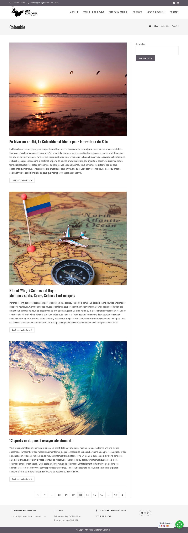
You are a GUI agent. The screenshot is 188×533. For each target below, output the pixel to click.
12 (73, 494)
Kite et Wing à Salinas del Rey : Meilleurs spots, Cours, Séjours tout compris (42, 293)
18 (115, 494)
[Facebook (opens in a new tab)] (174, 2)
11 (66, 494)
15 (94, 494)
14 (87, 494)
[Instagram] (148, 513)
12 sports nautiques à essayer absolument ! (42, 440)
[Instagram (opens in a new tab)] (177, 2)
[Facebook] (142, 513)
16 (101, 494)
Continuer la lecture (23, 181)
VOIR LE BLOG (103, 516)
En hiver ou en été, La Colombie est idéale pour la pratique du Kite (58, 141)
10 (59, 494)
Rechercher (140, 44)
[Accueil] (150, 26)
